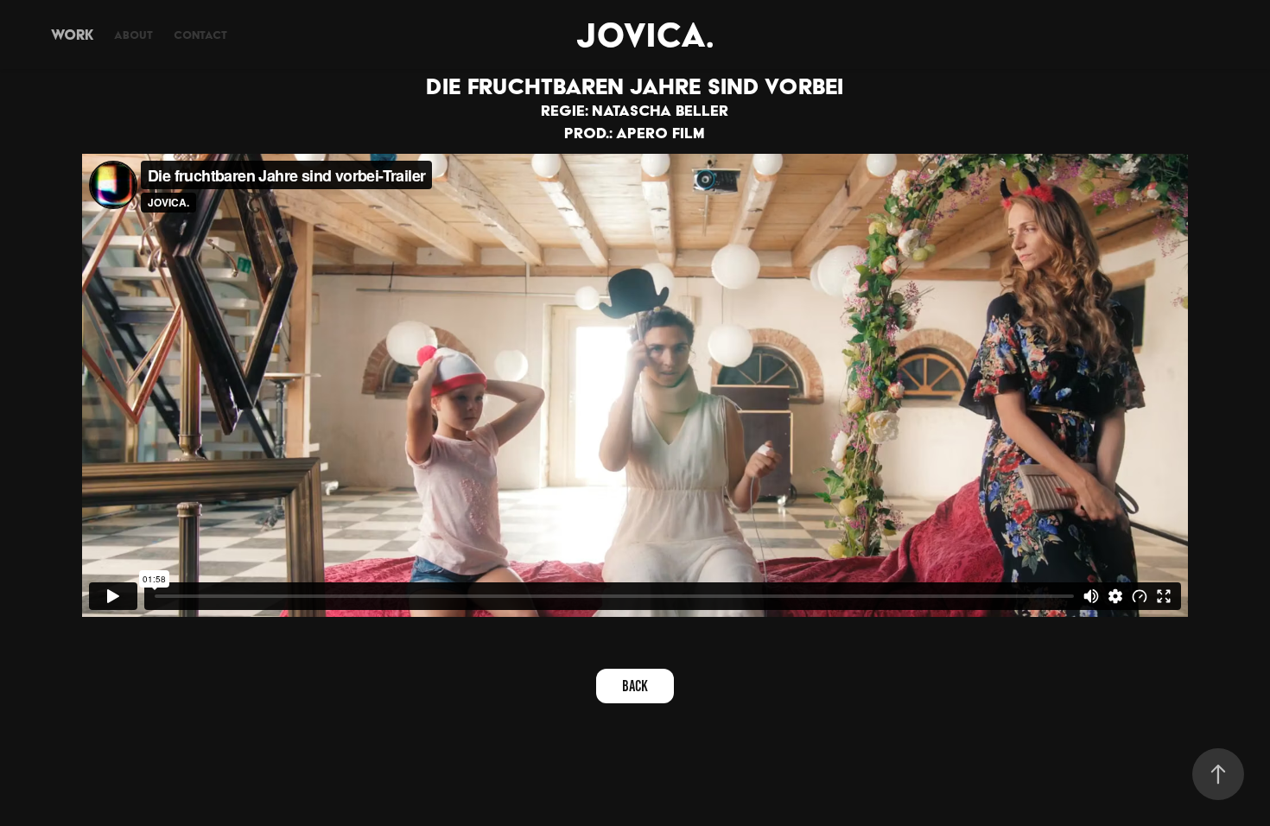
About (133, 35)
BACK (635, 686)
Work (72, 34)
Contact (200, 35)
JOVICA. (645, 34)
